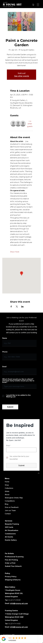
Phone (4, 352)
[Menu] (37, 4)
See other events (21, 76)
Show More (14, 252)
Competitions (10, 501)
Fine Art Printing (11, 560)
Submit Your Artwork (13, 566)
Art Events (9, 537)
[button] (33, 5)
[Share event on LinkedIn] (22, 306)
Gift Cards (9, 527)
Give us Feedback (12, 507)
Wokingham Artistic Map (14, 498)
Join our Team (10, 510)
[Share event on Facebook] (11, 306)
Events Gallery (11, 540)
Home (7, 482)
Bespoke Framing (12, 524)
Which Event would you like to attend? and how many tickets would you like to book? (18, 380)
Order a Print (10, 563)
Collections (9, 488)
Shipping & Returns (13, 580)
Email (4, 366)
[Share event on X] (17, 306)
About (7, 494)
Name (4, 338)
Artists (7, 491)
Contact (8, 514)
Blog (6, 504)
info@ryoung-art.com (19, 603)
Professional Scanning (14, 557)
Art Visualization (11, 530)
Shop (7, 485)
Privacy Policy (10, 576)
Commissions (10, 534)
